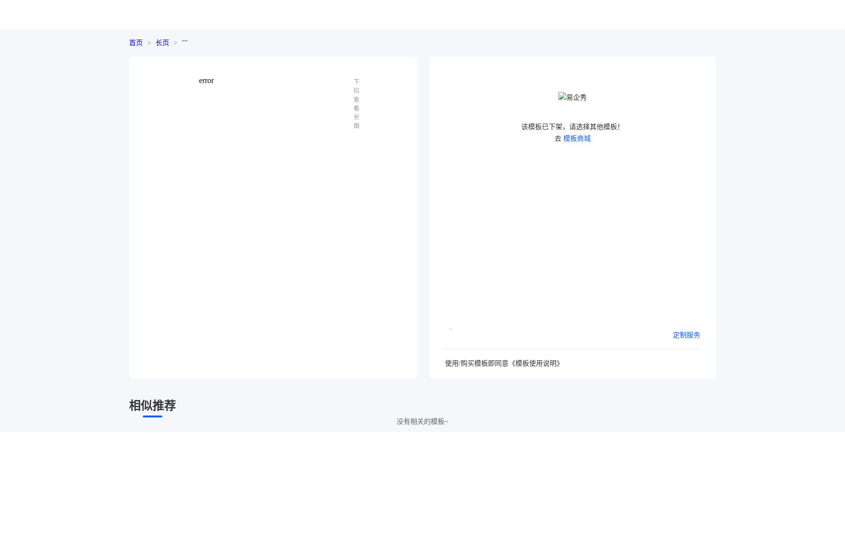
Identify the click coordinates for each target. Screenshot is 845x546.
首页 (136, 42)
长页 (162, 42)
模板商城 (577, 138)
